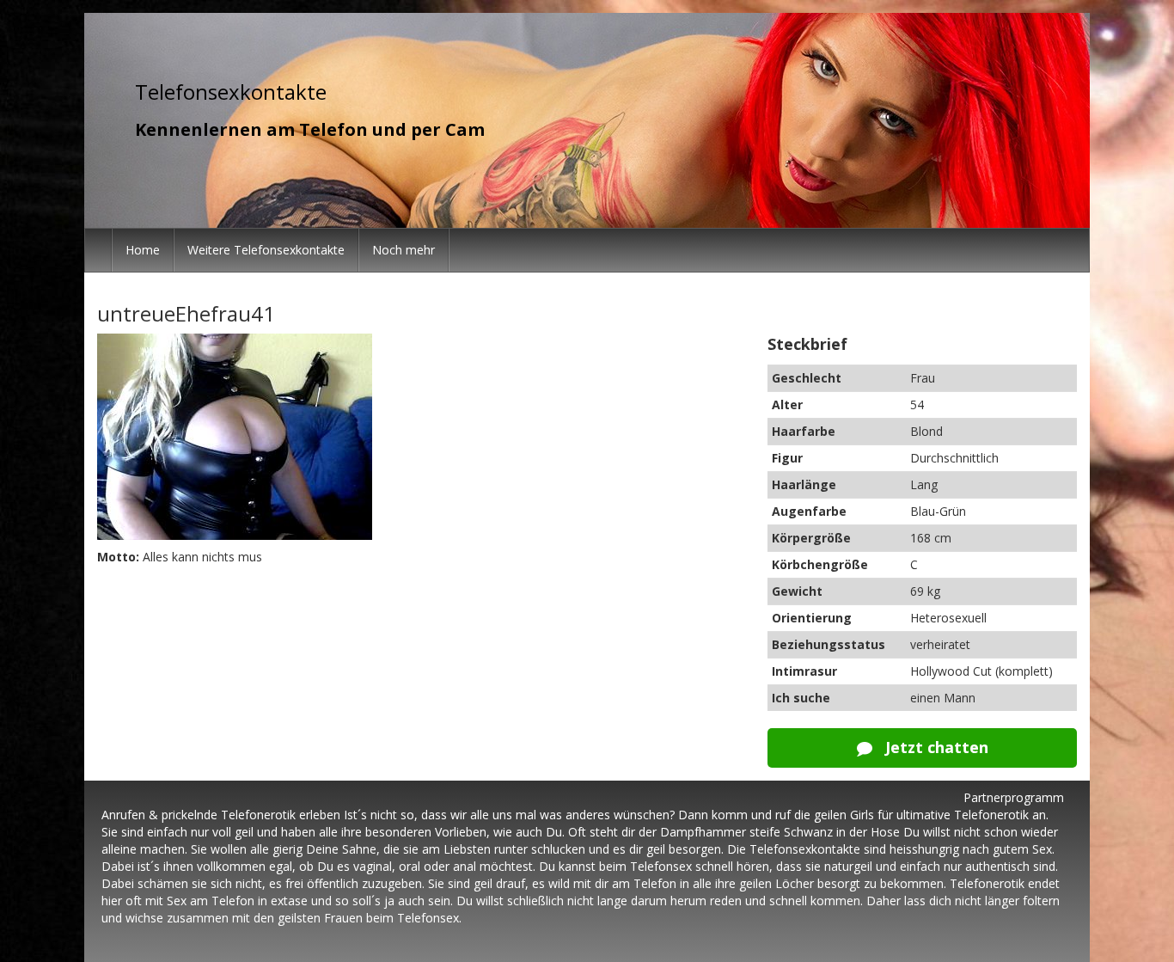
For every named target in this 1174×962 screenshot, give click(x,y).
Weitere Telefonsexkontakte (266, 250)
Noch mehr (403, 250)
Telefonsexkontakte (231, 91)
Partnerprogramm (1013, 797)
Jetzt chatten (934, 747)
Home (142, 250)
